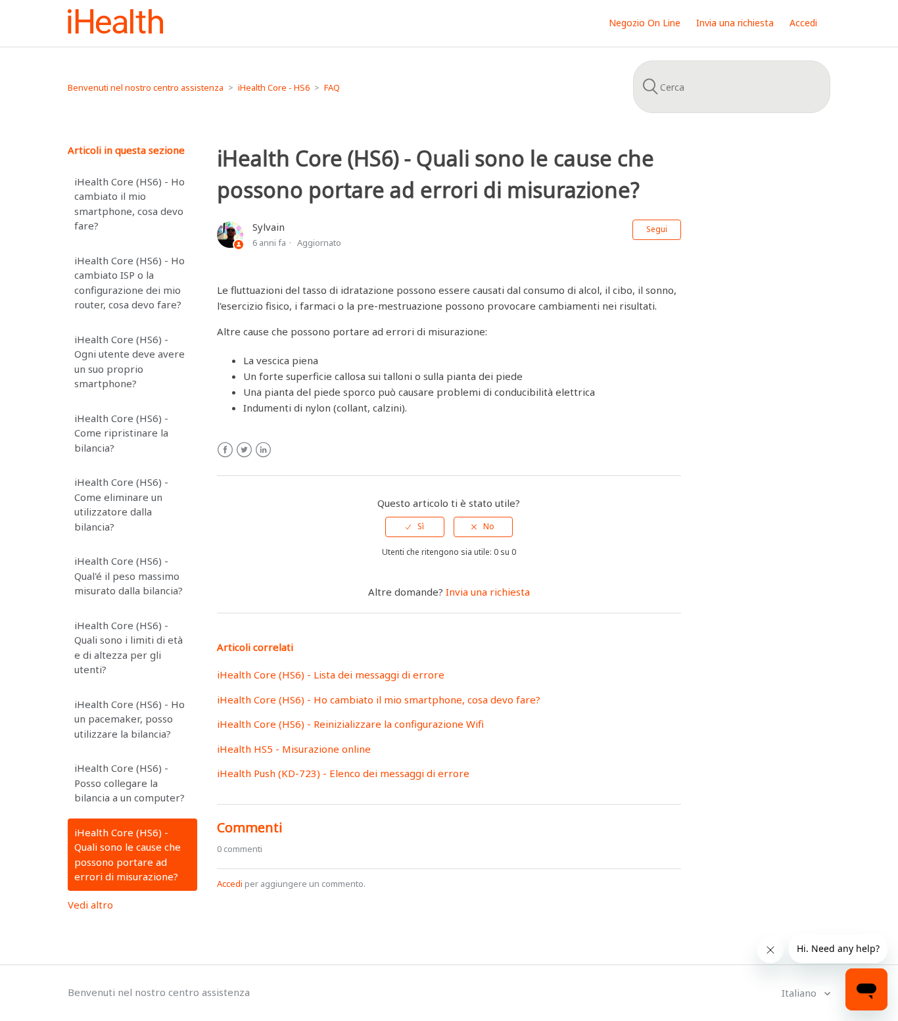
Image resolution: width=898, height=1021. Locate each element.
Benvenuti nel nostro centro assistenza (146, 87)
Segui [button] (656, 229)
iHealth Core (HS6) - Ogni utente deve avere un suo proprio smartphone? (129, 362)
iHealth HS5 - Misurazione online (294, 748)
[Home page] (115, 29)
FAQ (332, 87)
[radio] (414, 526)
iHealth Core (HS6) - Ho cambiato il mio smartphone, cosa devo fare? (129, 204)
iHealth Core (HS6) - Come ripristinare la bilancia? (121, 433)
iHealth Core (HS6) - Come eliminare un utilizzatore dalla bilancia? (121, 504)
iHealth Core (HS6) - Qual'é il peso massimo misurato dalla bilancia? (128, 575)
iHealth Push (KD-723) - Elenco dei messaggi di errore (343, 773)
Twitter (244, 450)
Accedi (230, 884)
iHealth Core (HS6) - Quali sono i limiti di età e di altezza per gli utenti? (128, 648)
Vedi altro (90, 904)
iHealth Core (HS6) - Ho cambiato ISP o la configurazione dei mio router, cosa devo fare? (129, 283)
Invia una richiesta (735, 22)
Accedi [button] (803, 22)
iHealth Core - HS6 (274, 87)
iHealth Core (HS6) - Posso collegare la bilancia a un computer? (129, 782)
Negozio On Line (644, 22)
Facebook (225, 450)
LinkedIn (263, 450)
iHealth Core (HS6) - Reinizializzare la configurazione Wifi (350, 723)
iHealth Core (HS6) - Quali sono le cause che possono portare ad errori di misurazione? (127, 855)
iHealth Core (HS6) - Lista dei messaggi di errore (330, 674)
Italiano (800, 992)
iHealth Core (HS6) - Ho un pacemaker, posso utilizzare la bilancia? (129, 719)
